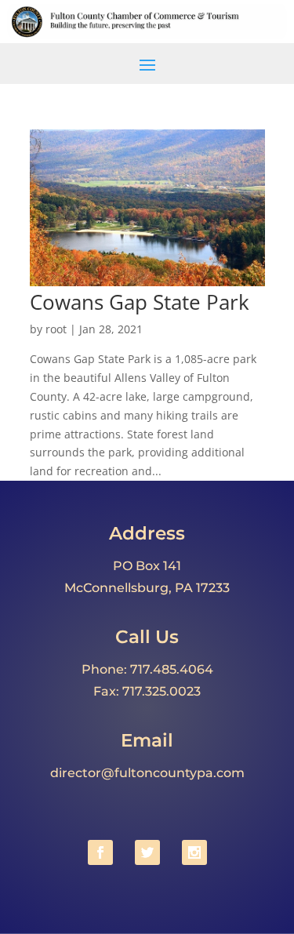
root (56, 329)
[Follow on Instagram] (194, 852)
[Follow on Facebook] (100, 852)
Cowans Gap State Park (139, 302)
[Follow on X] (147, 852)
